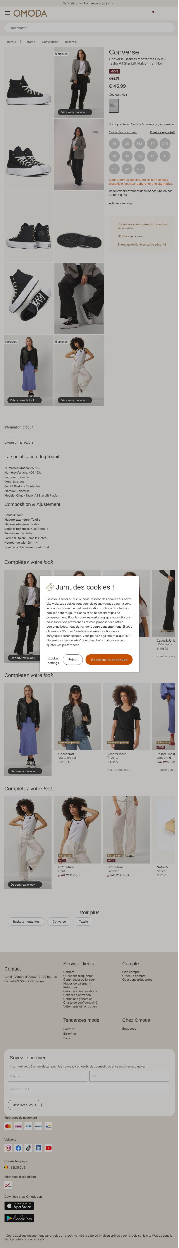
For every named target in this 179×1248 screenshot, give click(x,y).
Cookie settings (51, 660)
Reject (71, 659)
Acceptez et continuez (107, 660)
